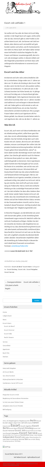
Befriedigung (7, 409)
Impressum (33, 463)
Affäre (4, 421)
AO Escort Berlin (8, 372)
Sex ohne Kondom (9, 376)
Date (4, 426)
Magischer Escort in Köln (11, 394)
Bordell (5, 423)
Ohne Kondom (34, 437)
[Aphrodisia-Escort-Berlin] (22, 13)
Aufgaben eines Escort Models (13, 406)
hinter (32, 435)
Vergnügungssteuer (8, 441)
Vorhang (17, 441)
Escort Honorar (9, 330)
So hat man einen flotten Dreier (13, 402)
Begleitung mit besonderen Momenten (15, 398)
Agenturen (6, 349)
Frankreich (17, 435)
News (4, 319)
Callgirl (10, 423)
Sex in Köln (31, 439)
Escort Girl (36, 428)
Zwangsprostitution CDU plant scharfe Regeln (13, 285)
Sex (26, 439)
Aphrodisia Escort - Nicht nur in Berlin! (15, 463)
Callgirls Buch (7, 316)
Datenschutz (7, 465)
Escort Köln (29, 431)
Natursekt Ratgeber (9, 368)
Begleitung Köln (24, 421)
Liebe (27, 437)
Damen (35, 423)
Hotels (40, 435)
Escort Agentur (26, 426)
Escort (15, 425)
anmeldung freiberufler (19, 246)
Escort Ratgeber (32, 269)
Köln (23, 437)
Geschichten (24, 435)
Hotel (35, 435)
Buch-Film (6, 353)
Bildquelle (15, 465)
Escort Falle (8, 333)
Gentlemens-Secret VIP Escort (13, 383)
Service (5, 342)
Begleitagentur (14, 421)
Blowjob (39, 421)
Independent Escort (12, 437)
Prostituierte (14, 439)
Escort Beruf (13, 428)
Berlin (33, 420)
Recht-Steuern (9, 337)
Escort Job (22, 269)
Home (5, 312)
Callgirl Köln (17, 423)
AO (8, 421)
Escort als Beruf (17, 266)
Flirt (12, 435)
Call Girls (24, 423)
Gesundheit (6, 345)
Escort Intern (27, 266)
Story (38, 439)
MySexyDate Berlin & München (13, 379)
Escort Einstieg (12, 269)
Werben (5, 356)
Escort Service (9, 272)
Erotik (8, 426)
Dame (30, 423)
